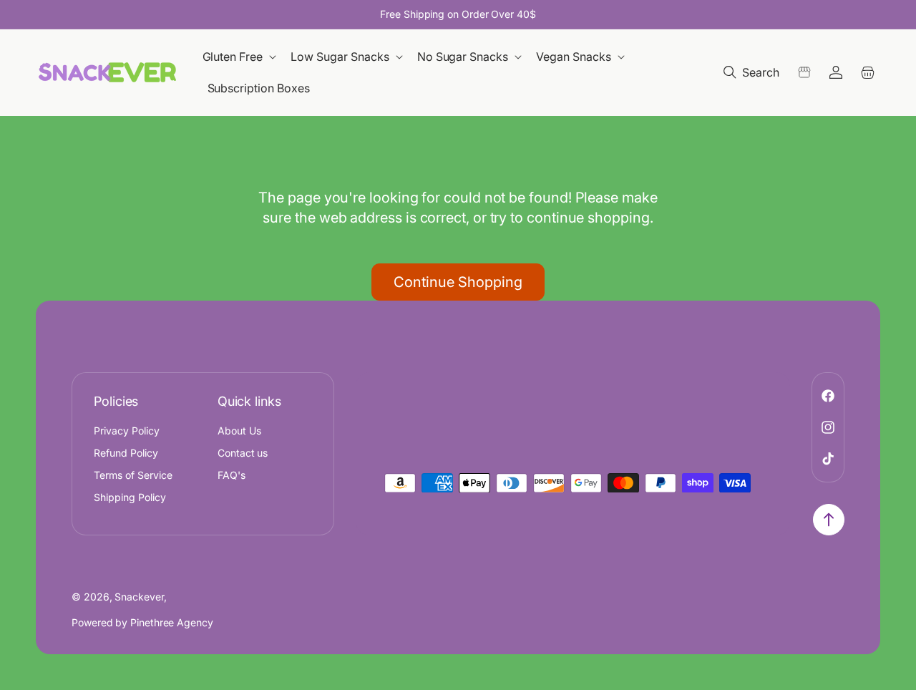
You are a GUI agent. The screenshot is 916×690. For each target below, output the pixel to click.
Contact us (243, 453)
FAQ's (231, 475)
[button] (241, 57)
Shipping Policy (130, 497)
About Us (239, 430)
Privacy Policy (127, 430)
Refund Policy (126, 453)
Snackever (138, 597)
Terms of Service (133, 475)
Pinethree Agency (171, 622)
